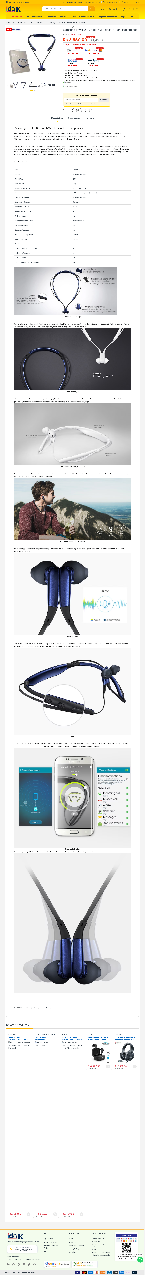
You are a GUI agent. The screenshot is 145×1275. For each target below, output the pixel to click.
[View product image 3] (32, 84)
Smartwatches (97, 1241)
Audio (94, 1250)
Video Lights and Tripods (101, 1252)
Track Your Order (112, 2)
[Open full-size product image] (32, 52)
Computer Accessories (35, 17)
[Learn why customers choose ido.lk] (84, 1264)
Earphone (44, 1034)
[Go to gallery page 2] (34, 90)
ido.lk (9, 1272)
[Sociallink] (8, 1264)
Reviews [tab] (90, 118)
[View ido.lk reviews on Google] (57, 1264)
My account (48, 1239)
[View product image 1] (14, 84)
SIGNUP (126, 2)
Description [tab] (57, 118)
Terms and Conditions (77, 1245)
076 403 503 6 (110, 9)
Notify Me (103, 99)
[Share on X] (77, 110)
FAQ (45, 1251)
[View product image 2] (23, 84)
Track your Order (50, 1242)
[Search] (91, 8)
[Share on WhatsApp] (85, 110)
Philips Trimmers (98, 1239)
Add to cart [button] (28, 1214)
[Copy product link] (90, 110)
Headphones (22, 23)
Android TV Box (98, 1244)
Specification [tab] (74, 118)
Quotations (72, 1252)
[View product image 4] (42, 84)
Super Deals (17, 17)
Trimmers (52, 17)
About (71, 1239)
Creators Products (86, 17)
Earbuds (39, 23)
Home (8, 23)
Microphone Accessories (101, 1255)
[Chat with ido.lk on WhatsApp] (140, 1260)
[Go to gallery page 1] (31, 90)
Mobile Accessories (68, 17)
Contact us (72, 1242)
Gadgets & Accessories (107, 17)
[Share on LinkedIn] (81, 110)
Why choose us (127, 17)
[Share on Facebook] (72, 110)
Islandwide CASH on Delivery (19, 2)
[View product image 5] (51, 84)
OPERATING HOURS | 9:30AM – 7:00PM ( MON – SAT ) (81, 2)
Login (137, 2)
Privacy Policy (74, 1249)
